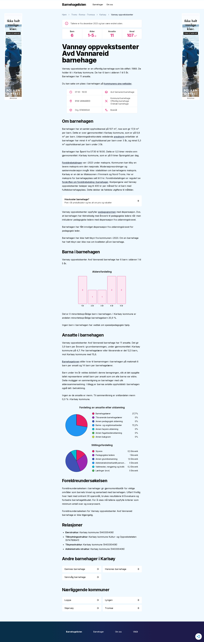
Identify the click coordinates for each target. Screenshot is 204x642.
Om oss (109, 4)
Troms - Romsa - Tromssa (83, 14)
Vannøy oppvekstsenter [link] (122, 14)
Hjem (64, 14)
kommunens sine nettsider (118, 83)
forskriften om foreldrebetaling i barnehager (85, 182)
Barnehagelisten (74, 632)
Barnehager (98, 4)
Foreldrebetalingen (72, 162)
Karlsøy (103, 14)
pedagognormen (107, 212)
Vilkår (135, 632)
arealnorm (119, 136)
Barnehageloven (70, 361)
